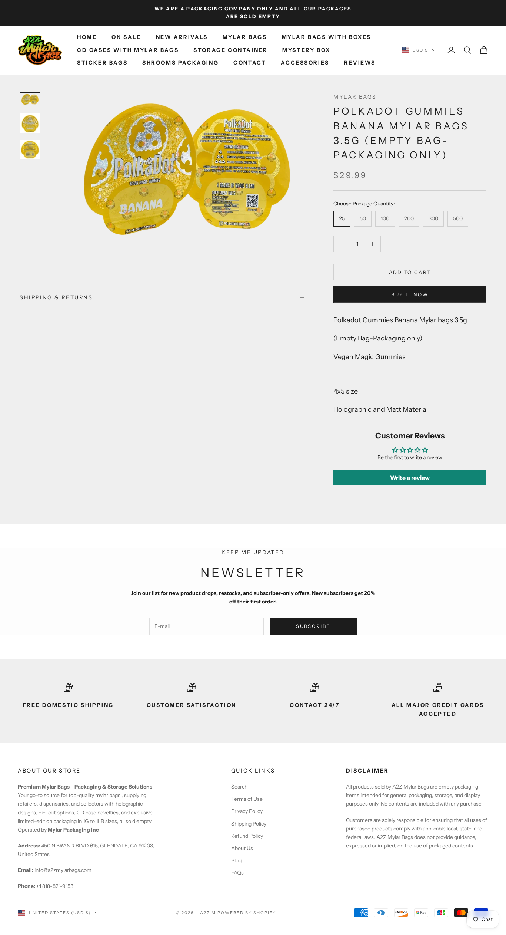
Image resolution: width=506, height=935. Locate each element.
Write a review (410, 477)
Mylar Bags (245, 37)
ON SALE (126, 37)
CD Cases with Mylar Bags (128, 50)
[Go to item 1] (30, 99)
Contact (249, 62)
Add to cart (410, 272)
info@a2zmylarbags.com (62, 870)
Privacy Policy (247, 811)
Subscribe (313, 626)
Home (87, 37)
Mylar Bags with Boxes (326, 37)
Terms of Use (247, 799)
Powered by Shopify (246, 912)
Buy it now (409, 294)
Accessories (305, 62)
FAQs (237, 872)
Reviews (360, 62)
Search (239, 786)
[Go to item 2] (30, 123)
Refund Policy (247, 836)
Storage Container (230, 50)
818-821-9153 (56, 886)
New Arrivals (182, 37)
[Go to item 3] (30, 149)
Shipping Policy (248, 823)
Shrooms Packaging (180, 62)
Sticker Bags (102, 62)
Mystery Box (306, 50)
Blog (236, 860)
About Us (242, 848)
